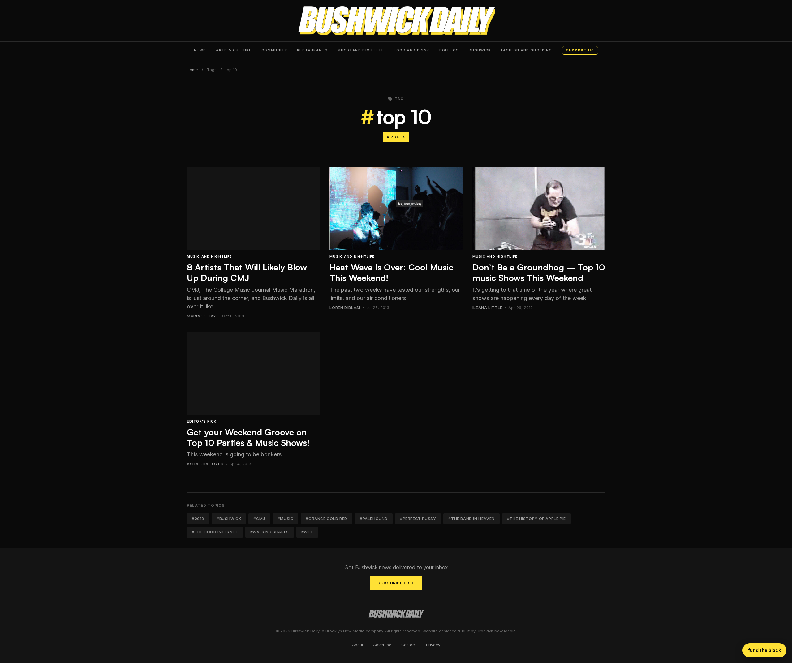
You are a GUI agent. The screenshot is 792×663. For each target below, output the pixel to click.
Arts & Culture (234, 50)
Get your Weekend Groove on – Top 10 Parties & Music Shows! (252, 437)
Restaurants (312, 50)
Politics (449, 50)
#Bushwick (229, 518)
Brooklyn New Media (496, 631)
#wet (307, 532)
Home (192, 69)
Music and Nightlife (361, 50)
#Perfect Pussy (418, 518)
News (200, 50)
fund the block (764, 650)
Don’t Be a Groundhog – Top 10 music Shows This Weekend (538, 272)
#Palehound (374, 518)
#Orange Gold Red (326, 518)
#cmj (259, 518)
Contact (408, 645)
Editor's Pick (202, 421)
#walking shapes (269, 532)
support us (580, 50)
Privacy (433, 645)
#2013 (198, 518)
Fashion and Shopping (526, 50)
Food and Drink (411, 50)
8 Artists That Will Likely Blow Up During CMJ (247, 272)
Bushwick (480, 50)
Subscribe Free (396, 583)
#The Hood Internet (215, 532)
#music (286, 518)
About (357, 645)
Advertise (382, 645)
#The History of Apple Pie (536, 518)
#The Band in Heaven (471, 518)
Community (274, 50)
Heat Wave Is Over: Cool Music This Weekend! (391, 272)
